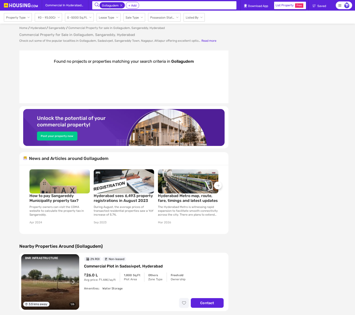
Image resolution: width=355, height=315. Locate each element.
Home (23, 28)
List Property (289, 5)
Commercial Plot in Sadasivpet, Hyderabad (123, 266)
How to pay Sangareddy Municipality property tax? (53, 198)
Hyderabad (38, 28)
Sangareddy (57, 28)
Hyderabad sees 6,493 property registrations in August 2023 (123, 198)
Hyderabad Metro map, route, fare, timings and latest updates (188, 198)
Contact (207, 303)
